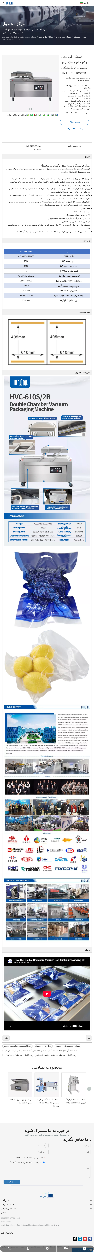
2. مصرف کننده (24, 1162)
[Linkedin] (80, 1239)
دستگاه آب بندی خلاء (67, 1050)
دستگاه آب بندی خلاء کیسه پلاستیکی (18, 1055)
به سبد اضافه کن (76, 128)
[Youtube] (85, 1239)
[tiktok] (75, 1239)
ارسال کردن (11, 1181)
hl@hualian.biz (6, 1221)
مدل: (39, 146)
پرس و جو (76, 122)
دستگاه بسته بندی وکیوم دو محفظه (17, 1046)
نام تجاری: (77, 146)
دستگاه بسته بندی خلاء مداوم (43, 1050)
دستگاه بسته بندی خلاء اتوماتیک (16, 1050)
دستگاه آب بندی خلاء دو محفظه (67, 1046)
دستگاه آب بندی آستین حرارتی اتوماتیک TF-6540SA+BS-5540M (47, 1102)
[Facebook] (90, 1239)
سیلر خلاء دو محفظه (43, 1046)
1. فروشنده (38, 1162)
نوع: (39, 149)
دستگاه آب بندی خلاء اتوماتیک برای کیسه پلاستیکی (55, 1055)
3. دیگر (12, 1162)
